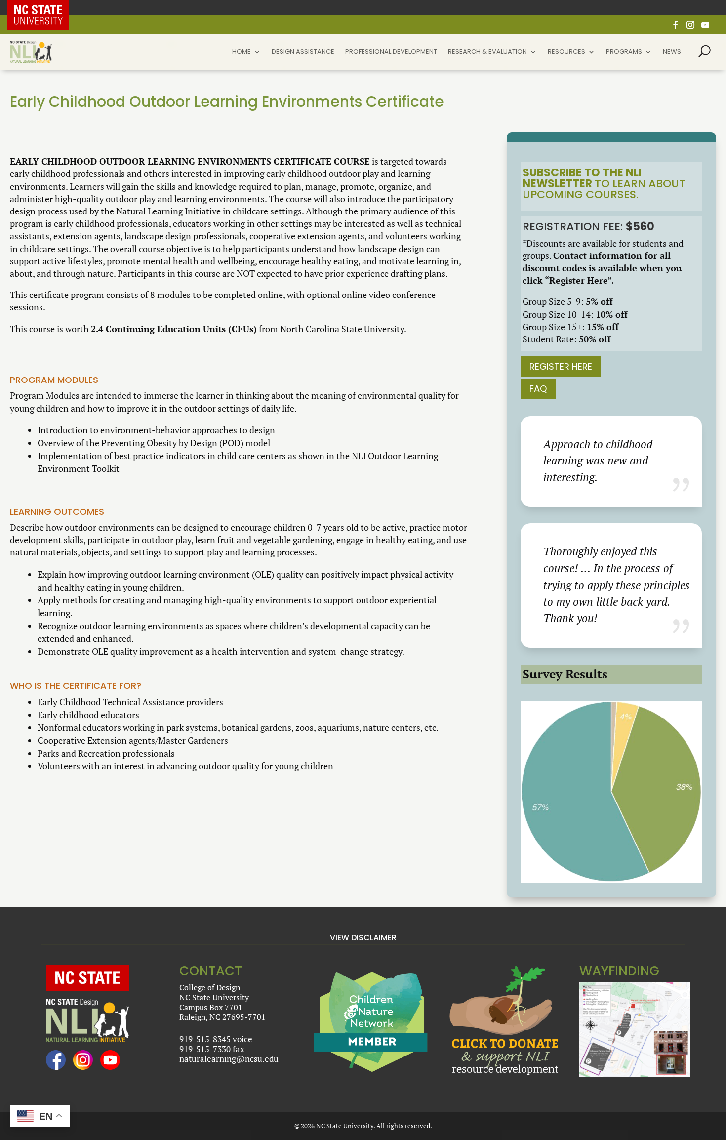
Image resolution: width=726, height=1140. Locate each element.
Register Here (560, 366)
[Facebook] (676, 27)
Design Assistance (303, 52)
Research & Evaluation (487, 52)
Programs (624, 52)
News (672, 52)
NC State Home (45, 7)
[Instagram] (690, 27)
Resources (566, 52)
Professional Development (391, 52)
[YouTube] (705, 27)
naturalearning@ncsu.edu (229, 1058)
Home (241, 52)
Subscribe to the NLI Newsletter (582, 178)
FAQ (538, 388)
